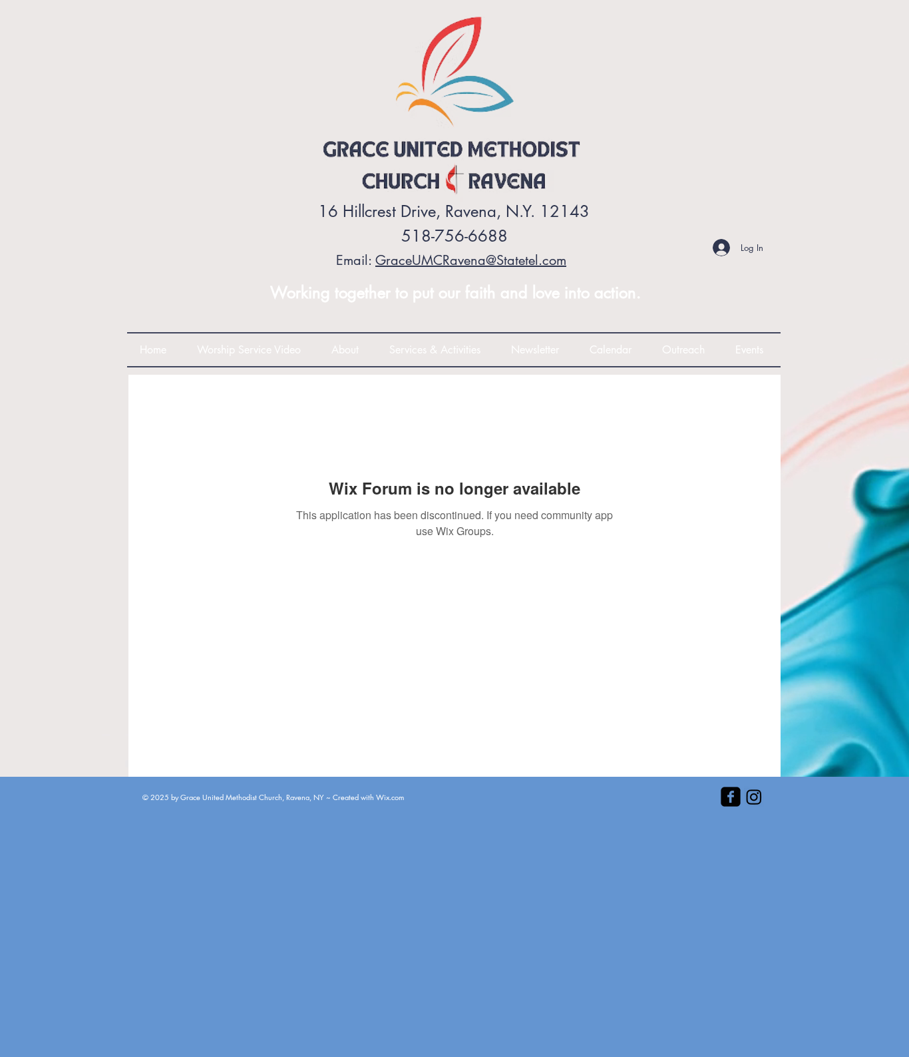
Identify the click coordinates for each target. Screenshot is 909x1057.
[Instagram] (754, 797)
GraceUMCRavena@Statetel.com (470, 260)
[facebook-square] (731, 797)
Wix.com (390, 797)
